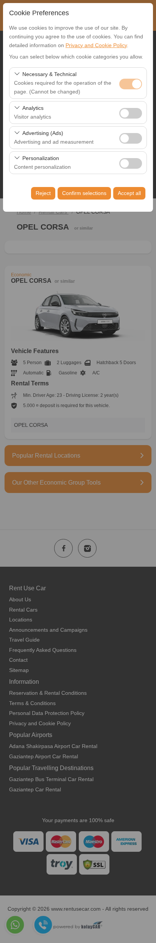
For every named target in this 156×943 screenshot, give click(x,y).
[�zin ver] (130, 112)
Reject (43, 193)
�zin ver (130, 113)
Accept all (129, 193)
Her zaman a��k (130, 84)
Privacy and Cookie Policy (96, 45)
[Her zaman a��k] (130, 83)
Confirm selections (84, 193)
